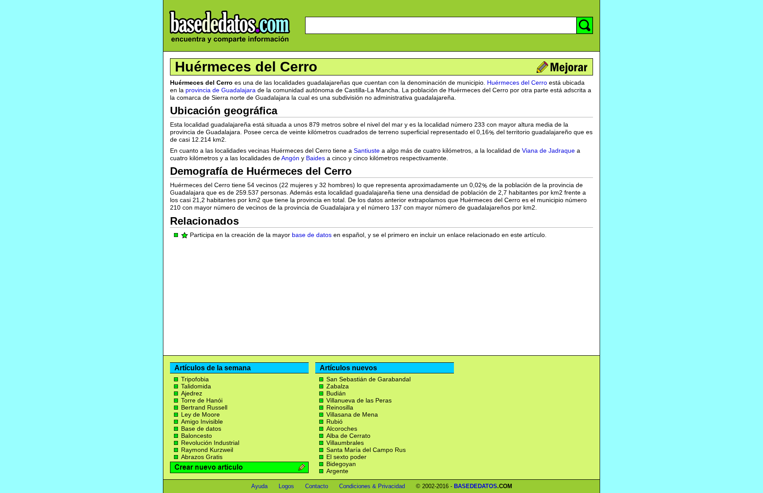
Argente (337, 470)
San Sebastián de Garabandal (368, 379)
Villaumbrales (345, 442)
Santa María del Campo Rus (366, 449)
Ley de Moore (200, 414)
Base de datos (201, 428)
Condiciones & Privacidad (372, 486)
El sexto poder (346, 456)
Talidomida (196, 386)
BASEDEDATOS (475, 486)
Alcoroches (341, 428)
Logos (286, 486)
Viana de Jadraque (548, 150)
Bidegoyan (341, 463)
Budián (336, 393)
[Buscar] (585, 25)
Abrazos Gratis (202, 456)
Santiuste (367, 150)
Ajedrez (191, 393)
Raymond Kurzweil (207, 449)
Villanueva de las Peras (359, 400)
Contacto (316, 486)
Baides (315, 158)
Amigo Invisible (202, 421)
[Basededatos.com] (229, 43)
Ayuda (259, 486)
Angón (290, 158)
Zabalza (337, 386)
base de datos (312, 234)
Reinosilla (339, 407)
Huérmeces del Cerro (246, 67)
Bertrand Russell (204, 407)
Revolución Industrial (210, 442)
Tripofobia (195, 379)
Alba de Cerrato (348, 435)
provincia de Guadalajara (220, 90)
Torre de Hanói (202, 400)
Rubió (334, 421)
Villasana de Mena (352, 414)
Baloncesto (196, 435)
